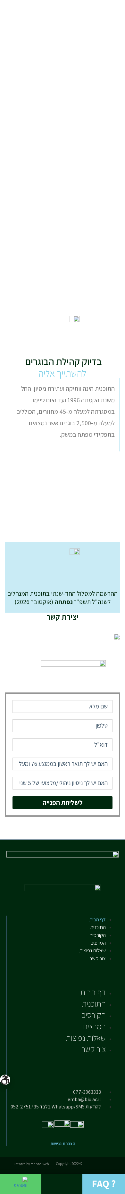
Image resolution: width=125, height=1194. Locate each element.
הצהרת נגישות (62, 1143)
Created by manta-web (31, 1163)
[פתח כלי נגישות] (5, 1080)
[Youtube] (84, 968)
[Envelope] (99, 968)
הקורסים (97, 935)
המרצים (98, 942)
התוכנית (98, 927)
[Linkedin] (92, 968)
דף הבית (97, 919)
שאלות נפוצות (92, 950)
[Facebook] (78, 968)
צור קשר (97, 958)
